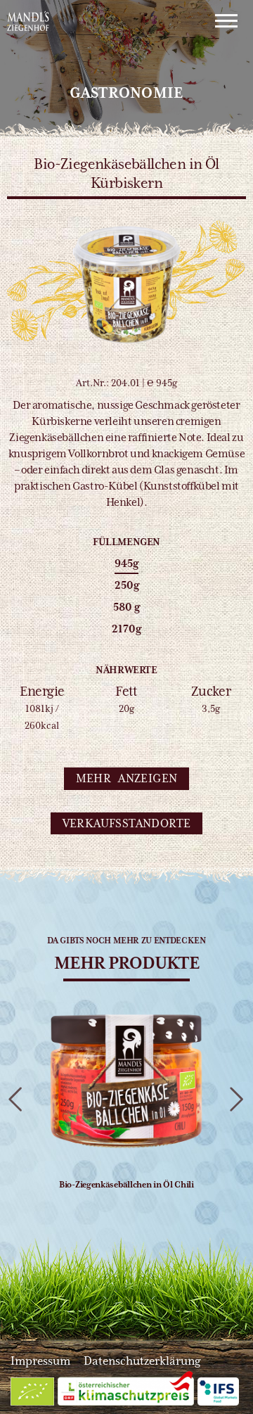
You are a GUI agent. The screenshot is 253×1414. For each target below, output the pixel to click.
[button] (127, 778)
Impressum (40, 1361)
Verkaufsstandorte (127, 822)
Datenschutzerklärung (142, 1361)
